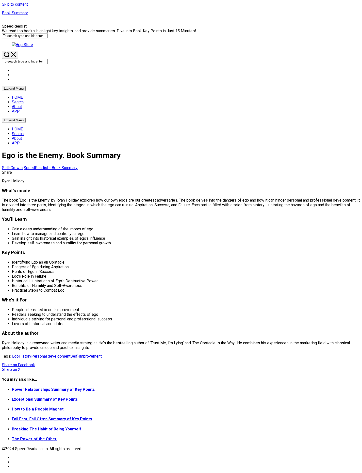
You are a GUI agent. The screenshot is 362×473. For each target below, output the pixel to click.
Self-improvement (86, 356)
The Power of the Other (34, 439)
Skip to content (15, 4)
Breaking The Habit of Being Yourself (46, 429)
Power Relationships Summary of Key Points (53, 389)
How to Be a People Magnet (38, 409)
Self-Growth (12, 167)
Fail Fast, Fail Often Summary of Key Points (52, 419)
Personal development (50, 356)
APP (16, 111)
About (17, 106)
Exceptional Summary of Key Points (45, 399)
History (25, 356)
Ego (15, 356)
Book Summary (15, 13)
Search (18, 102)
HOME (17, 97)
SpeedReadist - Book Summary (51, 167)
